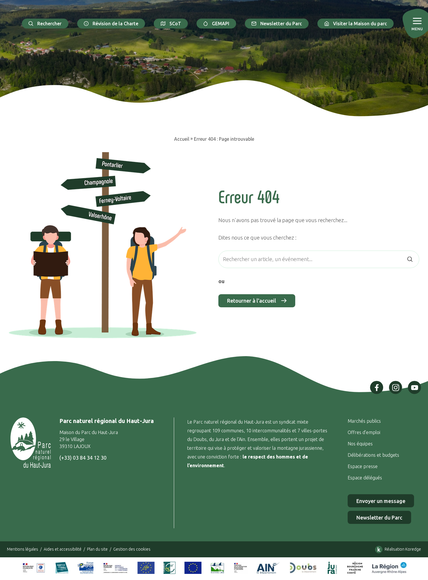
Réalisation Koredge (403, 549)
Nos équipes (360, 443)
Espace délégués (365, 477)
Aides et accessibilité (63, 549)
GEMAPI (220, 23)
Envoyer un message (380, 501)
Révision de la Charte (115, 23)
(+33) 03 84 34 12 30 (83, 458)
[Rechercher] (409, 259)
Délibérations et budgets (373, 455)
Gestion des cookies (132, 549)
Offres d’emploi (364, 432)
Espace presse (363, 466)
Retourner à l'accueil (251, 301)
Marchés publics (364, 421)
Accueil (181, 139)
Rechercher (49, 23)
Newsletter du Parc (281, 23)
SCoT (175, 23)
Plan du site (97, 549)
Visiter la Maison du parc (360, 23)
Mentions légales (22, 549)
